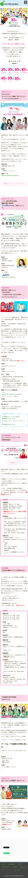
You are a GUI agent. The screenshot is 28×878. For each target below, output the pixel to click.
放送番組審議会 (11, 864)
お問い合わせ (17, 869)
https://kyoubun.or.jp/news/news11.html (12, 394)
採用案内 (15, 867)
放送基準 (20, 864)
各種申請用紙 (23, 867)
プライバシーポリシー (6, 869)
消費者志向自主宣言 (6, 867)
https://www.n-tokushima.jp (8, 277)
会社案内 (3, 864)
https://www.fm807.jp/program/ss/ (10, 175)
